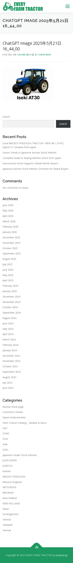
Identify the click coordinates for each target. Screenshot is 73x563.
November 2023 (11, 361)
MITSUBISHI (9, 487)
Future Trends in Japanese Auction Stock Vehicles (30, 152)
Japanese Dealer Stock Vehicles (20, 455)
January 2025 (10, 291)
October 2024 (10, 307)
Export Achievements (14, 417)
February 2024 (10, 344)
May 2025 (8, 275)
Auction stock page (13, 406)
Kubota (7, 471)
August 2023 (9, 377)
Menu (67, 6)
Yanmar (7, 519)
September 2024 (12, 312)
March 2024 (9, 339)
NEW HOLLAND (11, 503)
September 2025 (12, 253)
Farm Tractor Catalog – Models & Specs (25, 422)
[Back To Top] (37, 547)
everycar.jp (61, 555)
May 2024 (8, 328)
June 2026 (8, 205)
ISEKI (5, 449)
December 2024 (11, 296)
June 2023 (8, 387)
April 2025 (8, 280)
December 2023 (11, 355)
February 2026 (10, 226)
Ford (5, 438)
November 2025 (11, 242)
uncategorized (10, 514)
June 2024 (8, 323)
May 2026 (8, 210)
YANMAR (8, 524)
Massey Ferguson (12, 482)
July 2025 (7, 264)
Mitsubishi (8, 492)
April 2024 (8, 334)
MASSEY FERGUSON (14, 476)
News (6, 508)
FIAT (5, 428)
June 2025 (8, 269)
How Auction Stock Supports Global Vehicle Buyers (30, 163)
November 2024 (11, 302)
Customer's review (13, 412)
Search (6, 116)
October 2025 (10, 248)
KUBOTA (7, 465)
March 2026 (9, 221)
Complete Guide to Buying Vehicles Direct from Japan (32, 158)
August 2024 (9, 318)
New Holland (10, 498)
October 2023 (10, 366)
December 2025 (11, 237)
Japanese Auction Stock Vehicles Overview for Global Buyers (36, 168)
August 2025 (9, 258)
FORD (6, 433)
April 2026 (8, 216)
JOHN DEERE (10, 460)
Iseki (5, 444)
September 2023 (12, 371)
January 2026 (10, 232)
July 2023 (7, 382)
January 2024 (10, 350)
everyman (45, 54)
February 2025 (10, 285)
